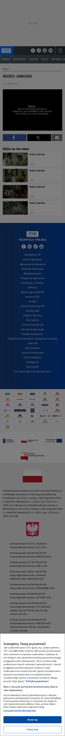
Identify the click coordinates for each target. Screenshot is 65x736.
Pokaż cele (32, 729)
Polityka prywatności (37, 681)
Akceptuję (32, 719)
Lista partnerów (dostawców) (19, 710)
